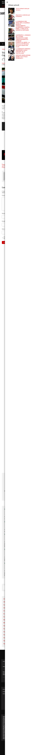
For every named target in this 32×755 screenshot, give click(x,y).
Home (3, 63)
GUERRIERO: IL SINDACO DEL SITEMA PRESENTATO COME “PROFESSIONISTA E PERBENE (23, 38)
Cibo (4, 608)
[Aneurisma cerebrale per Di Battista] (11, 17)
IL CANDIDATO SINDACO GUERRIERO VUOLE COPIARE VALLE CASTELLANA (23, 51)
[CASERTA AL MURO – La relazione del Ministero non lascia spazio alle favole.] (11, 45)
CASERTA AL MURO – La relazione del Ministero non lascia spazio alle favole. (23, 44)
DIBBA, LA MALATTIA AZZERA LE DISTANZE (22, 29)
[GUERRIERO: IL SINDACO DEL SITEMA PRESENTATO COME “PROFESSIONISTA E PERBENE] (11, 37)
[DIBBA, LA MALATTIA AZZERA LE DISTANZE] (11, 31)
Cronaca (4, 49)
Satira (4, 732)
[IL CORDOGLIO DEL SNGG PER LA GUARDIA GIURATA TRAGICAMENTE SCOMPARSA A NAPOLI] (11, 24)
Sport (4, 738)
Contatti (5, 693)
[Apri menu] (3, 44)
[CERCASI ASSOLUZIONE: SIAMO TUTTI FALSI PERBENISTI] (11, 58)
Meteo (4, 727)
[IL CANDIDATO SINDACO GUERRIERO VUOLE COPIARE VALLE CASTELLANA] (11, 51)
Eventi (4, 725)
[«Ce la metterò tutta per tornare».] (11, 11)
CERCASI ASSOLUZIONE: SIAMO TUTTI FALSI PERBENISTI (23, 57)
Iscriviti (3, 6)
